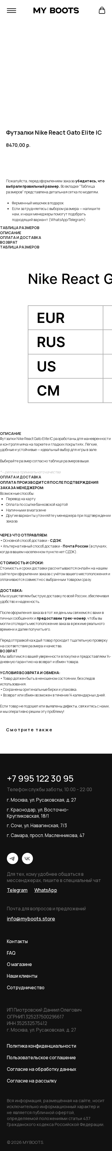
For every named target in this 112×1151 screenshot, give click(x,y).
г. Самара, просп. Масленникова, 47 (46, 835)
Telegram (76, 219)
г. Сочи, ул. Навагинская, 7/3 (37, 825)
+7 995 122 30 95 (40, 778)
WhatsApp (58, 219)
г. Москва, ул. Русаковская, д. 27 (41, 800)
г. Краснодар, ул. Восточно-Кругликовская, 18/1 (38, 813)
